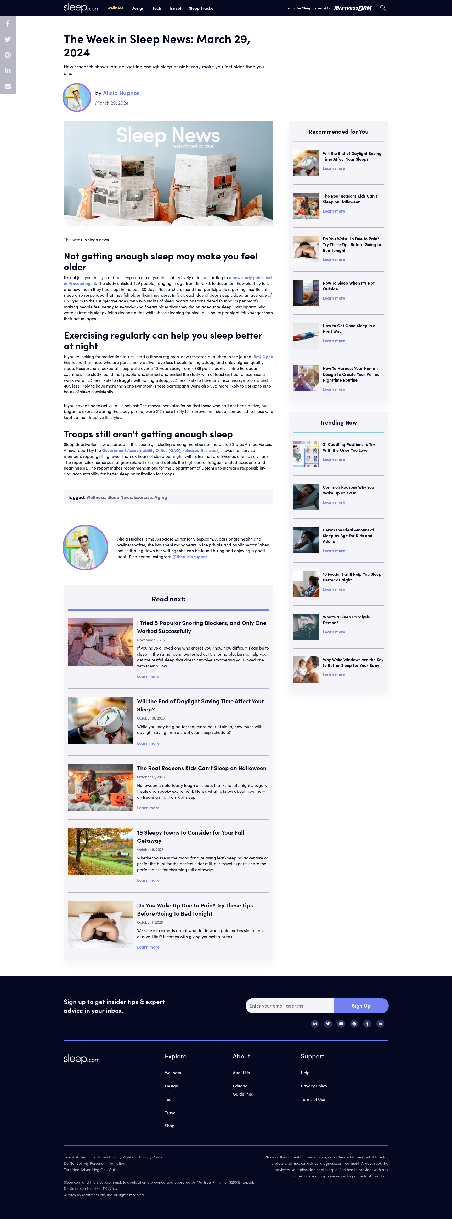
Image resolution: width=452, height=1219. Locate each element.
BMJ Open (263, 356)
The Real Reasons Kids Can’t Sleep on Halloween (202, 768)
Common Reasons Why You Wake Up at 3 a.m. (348, 490)
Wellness (115, 7)
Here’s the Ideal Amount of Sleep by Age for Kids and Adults (348, 535)
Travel (175, 8)
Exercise (143, 497)
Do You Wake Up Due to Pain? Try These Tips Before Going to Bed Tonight (195, 909)
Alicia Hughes (121, 93)
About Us (241, 1072)
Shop (169, 1125)
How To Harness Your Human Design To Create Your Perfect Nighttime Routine (352, 374)
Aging (160, 497)
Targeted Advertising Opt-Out (89, 1169)
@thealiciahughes (189, 556)
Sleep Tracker (202, 8)
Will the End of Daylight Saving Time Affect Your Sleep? (352, 156)
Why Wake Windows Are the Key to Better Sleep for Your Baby (353, 662)
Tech (156, 8)
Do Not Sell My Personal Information (94, 1163)
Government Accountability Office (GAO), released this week (160, 450)
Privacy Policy (314, 1086)
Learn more (148, 676)
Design (137, 8)
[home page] (81, 8)
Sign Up (361, 1005)
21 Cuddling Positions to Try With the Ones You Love (349, 447)
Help (305, 1072)
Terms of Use (313, 1099)
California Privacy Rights (112, 1157)
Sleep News (119, 497)
